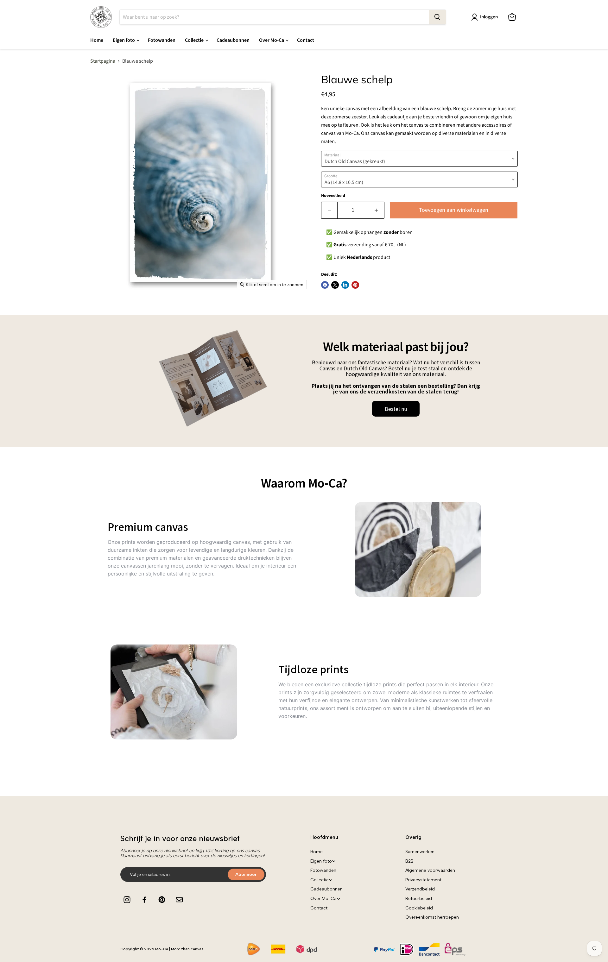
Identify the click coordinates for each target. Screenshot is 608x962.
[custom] (127, 899)
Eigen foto (124, 40)
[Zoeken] (437, 17)
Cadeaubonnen (233, 40)
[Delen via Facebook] (325, 285)
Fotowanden (161, 40)
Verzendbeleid (420, 889)
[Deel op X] (335, 285)
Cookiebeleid (419, 908)
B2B (409, 861)
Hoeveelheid (333, 195)
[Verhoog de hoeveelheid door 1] (376, 210)
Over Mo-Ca (272, 40)
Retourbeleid (418, 898)
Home (96, 40)
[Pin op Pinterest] (355, 285)
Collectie (195, 40)
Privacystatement (423, 880)
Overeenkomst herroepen (432, 917)
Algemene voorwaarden (430, 870)
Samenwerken (419, 851)
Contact (305, 40)
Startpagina (102, 61)
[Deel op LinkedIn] (345, 285)
